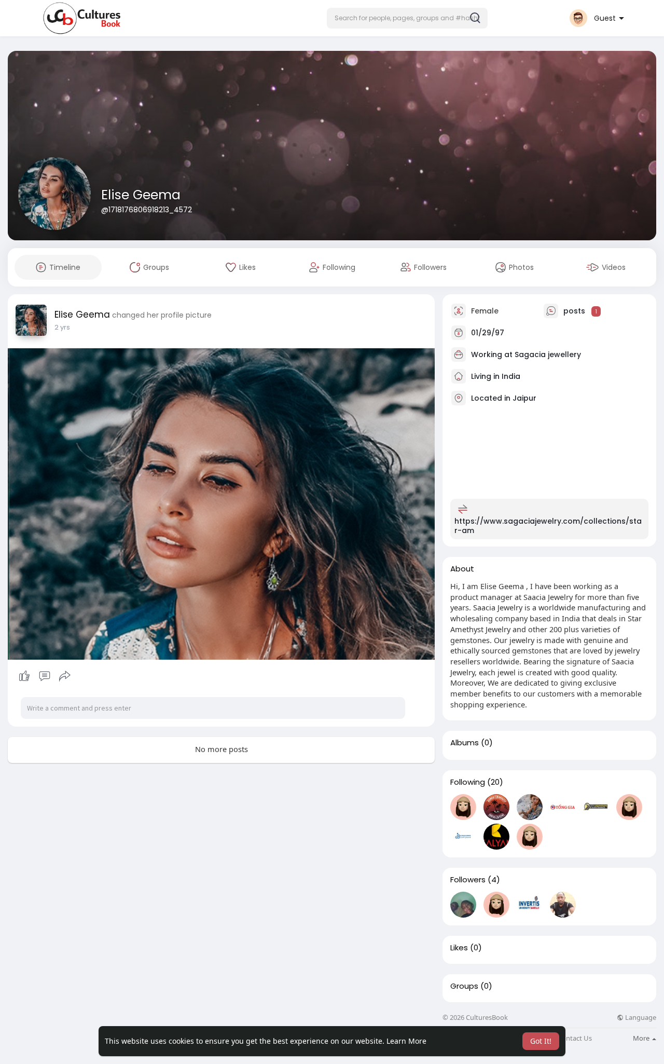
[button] (407, 18)
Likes (459, 948)
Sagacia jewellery (548, 354)
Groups (464, 986)
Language (640, 1017)
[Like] (44, 676)
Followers (468, 880)
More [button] (642, 1038)
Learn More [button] (406, 1041)
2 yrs (62, 327)
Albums (464, 743)
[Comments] (44, 676)
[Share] (65, 676)
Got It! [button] (540, 1041)
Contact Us (575, 1038)
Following (467, 782)
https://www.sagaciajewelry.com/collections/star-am (548, 526)
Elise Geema (141, 195)
